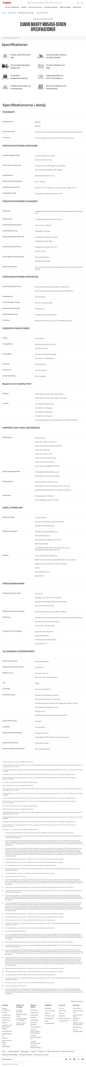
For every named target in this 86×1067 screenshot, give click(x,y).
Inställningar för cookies (41, 1055)
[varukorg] (82, 3)
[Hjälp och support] (71, 7)
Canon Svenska (7, 1059)
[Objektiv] (27, 7)
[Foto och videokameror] (20, 7)
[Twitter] (78, 1059)
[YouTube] (82, 1059)
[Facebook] (66, 1059)
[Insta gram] (70, 1059)
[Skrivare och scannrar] (42, 7)
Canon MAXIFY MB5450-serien (10, 38)
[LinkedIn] (74, 1059)
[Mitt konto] (78, 3)
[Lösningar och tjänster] (58, 7)
